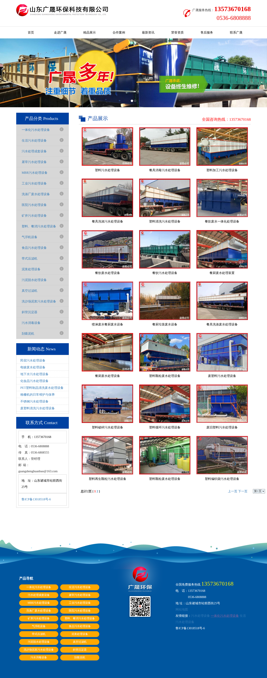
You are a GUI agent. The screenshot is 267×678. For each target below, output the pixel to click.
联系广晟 (236, 32)
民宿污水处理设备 (32, 360)
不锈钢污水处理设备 (34, 401)
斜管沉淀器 (29, 312)
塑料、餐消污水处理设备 (39, 226)
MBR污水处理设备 (34, 172)
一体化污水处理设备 (36, 129)
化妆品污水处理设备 (34, 381)
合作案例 (119, 32)
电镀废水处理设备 (32, 367)
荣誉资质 (177, 32)
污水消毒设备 (31, 322)
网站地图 (182, 609)
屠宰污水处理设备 (34, 162)
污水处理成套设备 (34, 151)
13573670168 (240, 119)
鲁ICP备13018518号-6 (36, 499)
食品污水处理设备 (34, 247)
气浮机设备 (29, 237)
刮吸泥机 (28, 333)
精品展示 (89, 32)
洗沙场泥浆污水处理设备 (39, 301)
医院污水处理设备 (34, 205)
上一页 (232, 491)
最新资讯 (148, 32)
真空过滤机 (29, 290)
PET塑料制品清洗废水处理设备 (42, 387)
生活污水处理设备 (34, 140)
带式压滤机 (29, 258)
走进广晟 (60, 32)
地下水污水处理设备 (34, 374)
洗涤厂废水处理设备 (36, 194)
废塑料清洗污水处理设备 (37, 408)
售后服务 (207, 32)
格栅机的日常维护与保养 (37, 394)
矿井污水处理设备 (34, 215)
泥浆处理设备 (31, 269)
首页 (31, 32)
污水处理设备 (200, 615)
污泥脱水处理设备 (34, 280)
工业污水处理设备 (34, 183)
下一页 (242, 491)
